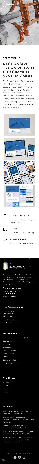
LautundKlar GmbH (11, 292)
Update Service (8, 354)
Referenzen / (11, 58)
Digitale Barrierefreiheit (11, 363)
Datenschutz (7, 385)
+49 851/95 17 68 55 (12, 322)
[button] (3, 460)
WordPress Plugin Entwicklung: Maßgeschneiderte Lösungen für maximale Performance (18, 419)
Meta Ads (6, 344)
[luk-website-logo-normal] (16, 4)
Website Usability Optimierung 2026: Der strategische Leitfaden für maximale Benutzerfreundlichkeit (17, 440)
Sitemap (6, 392)
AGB (4, 389)
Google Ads (7, 341)
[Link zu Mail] (24, 457)
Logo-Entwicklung (9, 350)
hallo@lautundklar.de (10, 320)
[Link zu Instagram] (19, 457)
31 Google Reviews (9, 296)
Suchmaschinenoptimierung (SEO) (15, 338)
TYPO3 (5, 357)
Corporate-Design (9, 360)
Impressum (7, 382)
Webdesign (7, 347)
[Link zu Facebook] (15, 457)
